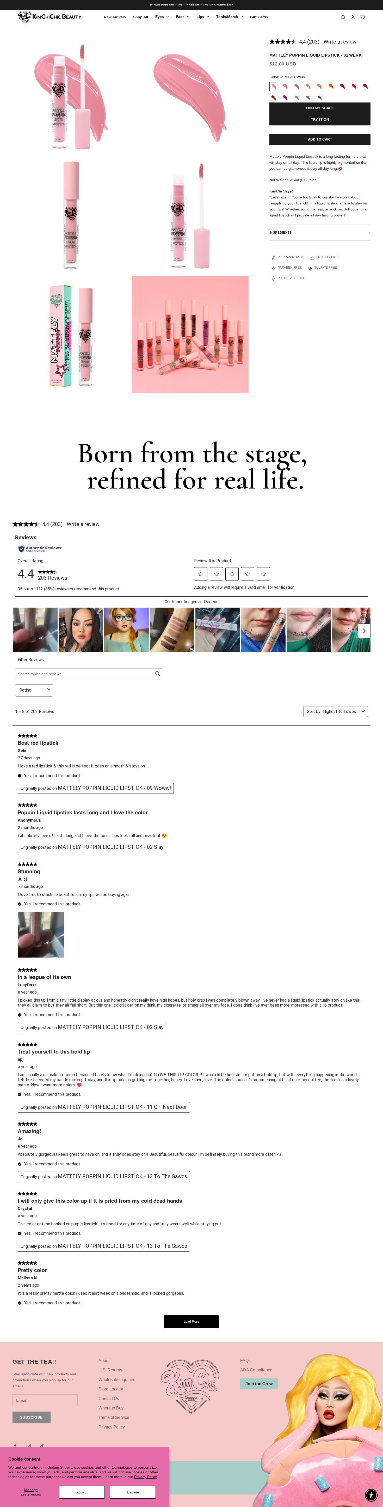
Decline (133, 1492)
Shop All (140, 17)
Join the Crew (259, 1384)
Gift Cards (259, 17)
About (103, 1360)
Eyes (159, 17)
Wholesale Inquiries (116, 1379)
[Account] (353, 17)
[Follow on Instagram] (28, 1445)
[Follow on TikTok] (42, 1445)
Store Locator (110, 1389)
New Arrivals (115, 17)
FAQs (245, 1360)
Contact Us (108, 1398)
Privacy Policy (145, 1477)
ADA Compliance (256, 1370)
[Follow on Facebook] (15, 1445)
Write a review (340, 42)
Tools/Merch (227, 17)
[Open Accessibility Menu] (371, 1495)
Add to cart (320, 140)
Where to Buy (110, 1408)
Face (180, 17)
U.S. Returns (110, 1370)
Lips (200, 17)
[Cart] (363, 17)
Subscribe (31, 1417)
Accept (82, 1492)
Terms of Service (113, 1417)
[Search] (343, 17)
